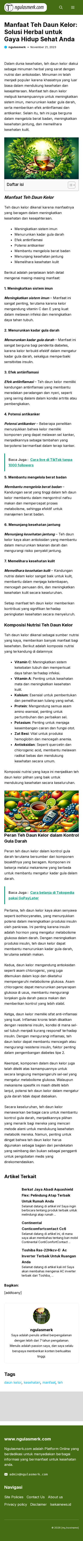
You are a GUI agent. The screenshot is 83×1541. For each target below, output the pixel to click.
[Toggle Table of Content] (69, 185)
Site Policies (13, 1497)
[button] (61, 7)
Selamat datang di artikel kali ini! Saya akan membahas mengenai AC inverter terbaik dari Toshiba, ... (49, 1271)
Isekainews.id (60, 1504)
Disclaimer (38, 1504)
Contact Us (36, 1497)
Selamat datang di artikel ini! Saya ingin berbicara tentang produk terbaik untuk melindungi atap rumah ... (49, 1210)
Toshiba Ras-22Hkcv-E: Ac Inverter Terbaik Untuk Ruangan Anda (49, 1256)
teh (60, 1382)
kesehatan (32, 1382)
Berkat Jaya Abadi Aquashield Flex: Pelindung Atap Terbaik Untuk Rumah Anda (47, 1195)
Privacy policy (15, 1504)
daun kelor (12, 1382)
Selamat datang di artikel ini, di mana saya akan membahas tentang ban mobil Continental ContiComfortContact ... (50, 1238)
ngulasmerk (17, 47)
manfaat (49, 1382)
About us (55, 1497)
